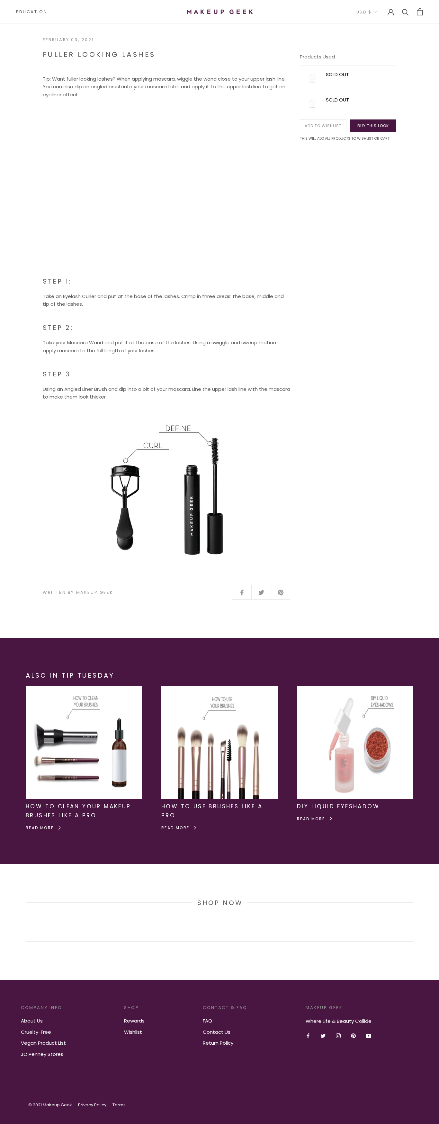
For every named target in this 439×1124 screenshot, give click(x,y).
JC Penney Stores (42, 1054)
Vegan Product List (43, 1043)
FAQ (207, 1020)
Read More (41, 827)
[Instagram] (338, 1036)
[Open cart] (420, 11)
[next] (413, 922)
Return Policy (218, 1043)
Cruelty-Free (36, 1032)
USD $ (364, 12)
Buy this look (373, 125)
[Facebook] (308, 1036)
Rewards (134, 1020)
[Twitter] (323, 1036)
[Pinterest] (353, 1036)
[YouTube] (368, 1036)
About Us (32, 1020)
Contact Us (216, 1032)
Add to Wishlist (323, 125)
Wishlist (133, 1032)
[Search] (405, 11)
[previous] (26, 922)
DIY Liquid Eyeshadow (338, 806)
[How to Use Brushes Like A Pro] (219, 690)
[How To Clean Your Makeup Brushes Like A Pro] (84, 690)
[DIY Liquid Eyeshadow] (355, 690)
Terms (119, 1105)
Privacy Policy (92, 1105)
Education (31, 12)
